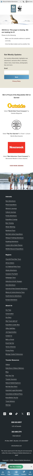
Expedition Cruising (11, 219)
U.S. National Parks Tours (13, 267)
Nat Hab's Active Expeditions (14, 234)
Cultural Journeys (11, 212)
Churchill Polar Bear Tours (13, 259)
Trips (8, 474)
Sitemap (8, 405)
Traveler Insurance (11, 379)
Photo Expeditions (11, 205)
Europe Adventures (11, 300)
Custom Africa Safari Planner (14, 245)
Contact (23, 474)
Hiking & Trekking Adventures (14, 238)
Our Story (8, 317)
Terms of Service (11, 347)
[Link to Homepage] (16, 8)
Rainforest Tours (10, 230)
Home (3, 474)
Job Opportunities (11, 332)
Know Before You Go (12, 398)
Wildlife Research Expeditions (14, 249)
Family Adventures (11, 216)
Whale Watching (10, 227)
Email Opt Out (10, 343)
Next (16, 77)
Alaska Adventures (11, 270)
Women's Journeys (11, 208)
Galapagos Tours (11, 278)
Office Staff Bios (10, 328)
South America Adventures (14, 296)
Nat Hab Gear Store (11, 386)
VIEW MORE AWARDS (16, 166)
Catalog (16, 474)
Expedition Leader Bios (13, 325)
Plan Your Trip (10, 376)
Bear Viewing (10, 223)
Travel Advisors (10, 401)
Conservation (10, 314)
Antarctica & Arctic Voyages (14, 281)
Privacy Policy (16, 81)
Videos (8, 364)
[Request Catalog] (15, 467)
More (30, 474)
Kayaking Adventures (12, 241)
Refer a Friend (10, 339)
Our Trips (8, 310)
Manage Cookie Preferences (14, 354)
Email (6, 68)
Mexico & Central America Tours (15, 292)
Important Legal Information (14, 390)
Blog (7, 372)
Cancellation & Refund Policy (14, 394)
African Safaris (10, 263)
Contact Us (9, 336)
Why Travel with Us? (11, 321)
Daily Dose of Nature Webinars (15, 368)
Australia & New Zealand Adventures (16, 289)
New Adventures (11, 201)
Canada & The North (12, 274)
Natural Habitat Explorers (13, 383)
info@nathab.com (16, 446)
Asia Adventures (10, 285)
